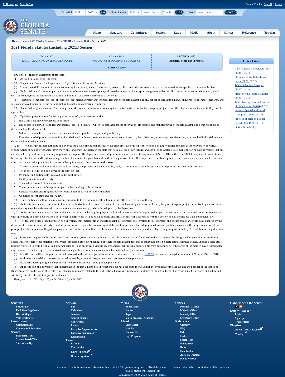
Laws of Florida (79, 351)
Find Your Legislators (27, 310)
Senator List (22, 306)
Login (278, 4)
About (211, 32)
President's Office (189, 306)
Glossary (185, 324)
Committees (139, 32)
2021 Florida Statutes (42, 41)
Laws (177, 32)
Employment (132, 324)
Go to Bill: (67, 12)
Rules (183, 347)
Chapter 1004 (81, 41)
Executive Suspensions (83, 332)
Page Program (133, 336)
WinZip (239, 334)
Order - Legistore (80, 356)
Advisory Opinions (190, 354)
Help (182, 332)
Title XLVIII (64, 41)
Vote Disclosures (25, 317)
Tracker (269, 32)
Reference (249, 32)
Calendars (76, 310)
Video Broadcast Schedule (140, 317)
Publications (132, 306)
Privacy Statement (135, 370)
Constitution (77, 347)
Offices (228, 32)
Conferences (77, 321)
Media (194, 32)
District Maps (23, 314)
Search (192, 12)
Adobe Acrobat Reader (247, 329)
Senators (116, 32)
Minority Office (188, 314)
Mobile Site (26, 4)
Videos (129, 310)
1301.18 (149, 254)
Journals (75, 314)
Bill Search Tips (24, 335)
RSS (240, 306)
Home (97, 32)
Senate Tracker (240, 310)
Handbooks (186, 351)
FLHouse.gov (10, 4)
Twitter (236, 306)
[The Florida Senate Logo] (26, 26)
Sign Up (268, 4)
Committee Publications (29, 328)
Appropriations (79, 317)
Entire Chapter (117, 67)
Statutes (75, 343)
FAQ (182, 328)
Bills (73, 306)
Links (183, 336)
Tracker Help (242, 321)
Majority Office (188, 310)
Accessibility (153, 370)
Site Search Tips (24, 343)
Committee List (24, 324)
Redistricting (78, 336)
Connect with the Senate (246, 303)
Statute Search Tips (245, 127)
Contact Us (132, 332)
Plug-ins (235, 325)
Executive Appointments (84, 329)
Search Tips (186, 339)
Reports (75, 325)
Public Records (188, 358)
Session (160, 32)
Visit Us (130, 328)
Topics (129, 314)
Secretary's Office (189, 317)
